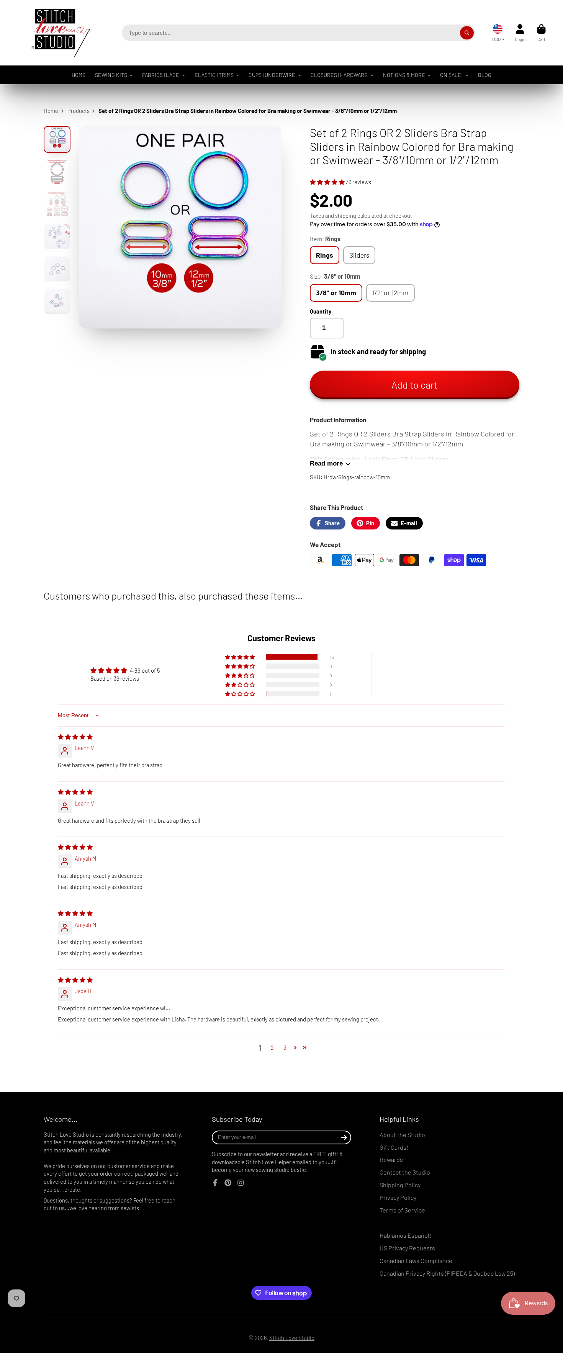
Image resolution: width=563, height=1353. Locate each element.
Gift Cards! (394, 1147)
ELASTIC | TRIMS (214, 75)
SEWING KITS (111, 75)
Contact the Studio (405, 1172)
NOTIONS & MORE (404, 75)
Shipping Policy (400, 1184)
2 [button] (272, 1047)
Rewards (391, 1159)
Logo (55, 32)
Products (78, 110)
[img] (75, 736)
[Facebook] (215, 1182)
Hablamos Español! (405, 1235)
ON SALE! (451, 75)
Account (520, 33)
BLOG (484, 75)
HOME (79, 75)
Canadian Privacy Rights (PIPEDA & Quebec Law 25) (447, 1273)
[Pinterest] (227, 1182)
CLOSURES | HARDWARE (339, 75)
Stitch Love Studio (291, 1337)
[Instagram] (240, 1182)
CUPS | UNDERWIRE (272, 75)
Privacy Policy (398, 1197)
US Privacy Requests (407, 1248)
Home (51, 110)
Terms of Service (402, 1210)
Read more (326, 463)
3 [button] (284, 1047)
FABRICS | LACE (160, 75)
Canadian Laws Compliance (416, 1260)
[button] (328, 181)
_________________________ (418, 1222)
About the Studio (402, 1134)
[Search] (466, 32)
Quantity (320, 311)
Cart (541, 33)
